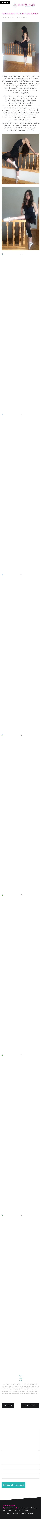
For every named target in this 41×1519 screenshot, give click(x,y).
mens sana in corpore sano (13, 1393)
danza (26, 1389)
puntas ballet (33, 1393)
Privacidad (16, 1513)
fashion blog (5, 1391)
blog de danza (33, 1384)
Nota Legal (7, 1513)
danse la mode (16, 17)
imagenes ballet (23, 1391)
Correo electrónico (11, 1462)
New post (25, 17)
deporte (30, 1389)
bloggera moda (13, 1386)
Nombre (6, 1453)
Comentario (8, 1428)
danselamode (19, 1389)
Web (4, 1472)
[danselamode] (23, 5)
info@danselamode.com (27, 1508)
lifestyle (31, 1391)
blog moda (5, 1386)
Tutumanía (8, 1405)
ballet (17, 1384)
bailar (13, 1384)
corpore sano (23, 1386)
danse (3, 1389)
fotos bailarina (14, 1391)
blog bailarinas (23, 1384)
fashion (35, 1389)
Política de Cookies (28, 1513)
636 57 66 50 (10, 1508)
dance (37, 1386)
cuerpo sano (30, 1386)
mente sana (25, 1393)
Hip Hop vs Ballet (30, 1405)
